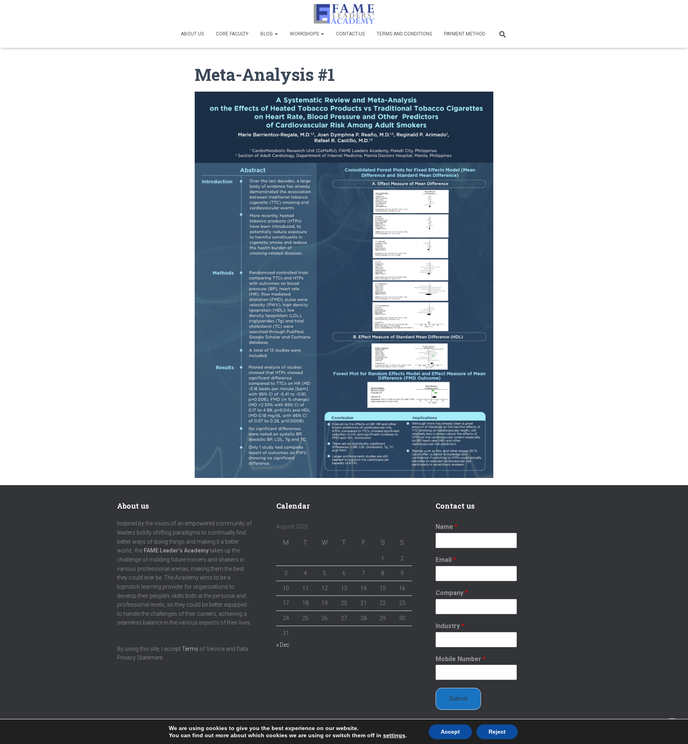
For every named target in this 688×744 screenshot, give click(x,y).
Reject (497, 731)
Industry (450, 626)
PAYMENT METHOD (464, 34)
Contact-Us (350, 34)
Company (452, 593)
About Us (192, 34)
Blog (267, 34)
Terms (190, 649)
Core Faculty (232, 34)
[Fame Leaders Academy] (344, 14)
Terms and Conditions (404, 34)
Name (446, 527)
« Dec (282, 645)
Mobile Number (461, 659)
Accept (450, 731)
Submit (458, 698)
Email (446, 560)
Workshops (305, 34)
